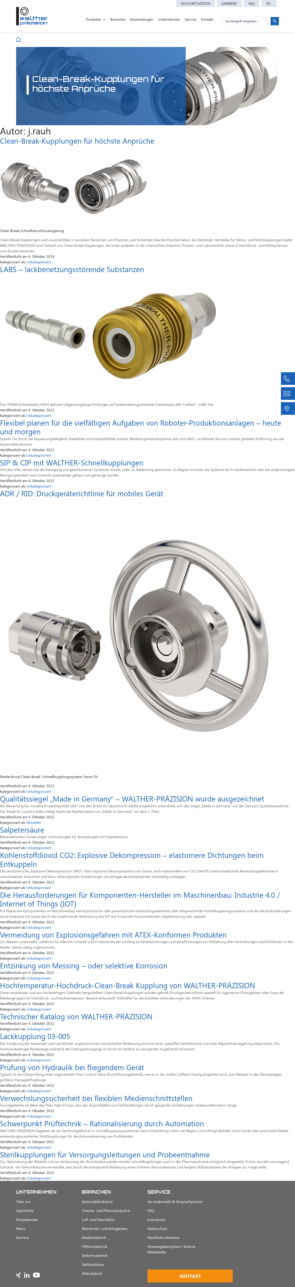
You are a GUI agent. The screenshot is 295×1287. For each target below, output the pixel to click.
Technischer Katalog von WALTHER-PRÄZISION (76, 1016)
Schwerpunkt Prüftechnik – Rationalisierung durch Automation (102, 1123)
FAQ (251, 3)
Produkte (93, 19)
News (20, 1228)
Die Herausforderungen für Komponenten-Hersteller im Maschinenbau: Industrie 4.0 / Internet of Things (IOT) (140, 899)
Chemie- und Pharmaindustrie (106, 1210)
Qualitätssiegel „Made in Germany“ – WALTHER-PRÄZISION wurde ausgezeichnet (132, 798)
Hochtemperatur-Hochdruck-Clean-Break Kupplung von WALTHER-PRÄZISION (127, 985)
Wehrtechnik (92, 1273)
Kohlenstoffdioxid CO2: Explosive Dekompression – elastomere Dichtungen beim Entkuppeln (132, 859)
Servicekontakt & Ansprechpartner (175, 1201)
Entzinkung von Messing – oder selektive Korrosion (83, 965)
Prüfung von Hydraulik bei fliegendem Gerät (72, 1067)
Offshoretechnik (94, 1246)
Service (190, 19)
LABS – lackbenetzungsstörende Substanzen (72, 269)
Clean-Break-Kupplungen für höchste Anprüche (77, 140)
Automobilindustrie (97, 1201)
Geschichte (24, 1210)
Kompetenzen (27, 1219)
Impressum (156, 1219)
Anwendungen (141, 19)
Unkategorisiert (39, 261)
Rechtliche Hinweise (163, 1237)
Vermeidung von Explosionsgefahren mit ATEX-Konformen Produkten (113, 934)
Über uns (23, 1201)
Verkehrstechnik (94, 1255)
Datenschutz (157, 1228)
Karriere (229, 3)
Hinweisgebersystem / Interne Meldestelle (171, 1249)
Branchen (117, 19)
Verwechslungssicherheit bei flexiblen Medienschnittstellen (96, 1098)
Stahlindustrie (93, 1264)
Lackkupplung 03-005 (35, 1036)
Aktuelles (34, 822)
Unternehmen (169, 19)
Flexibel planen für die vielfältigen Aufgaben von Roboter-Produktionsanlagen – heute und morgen (140, 427)
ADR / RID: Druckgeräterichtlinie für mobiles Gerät (81, 493)
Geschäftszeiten (195, 3)
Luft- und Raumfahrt (98, 1219)
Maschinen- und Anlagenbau (105, 1228)
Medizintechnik (94, 1237)
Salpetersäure (22, 829)
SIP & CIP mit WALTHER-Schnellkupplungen (71, 462)
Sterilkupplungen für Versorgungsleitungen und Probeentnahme (105, 1154)
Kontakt (207, 19)
